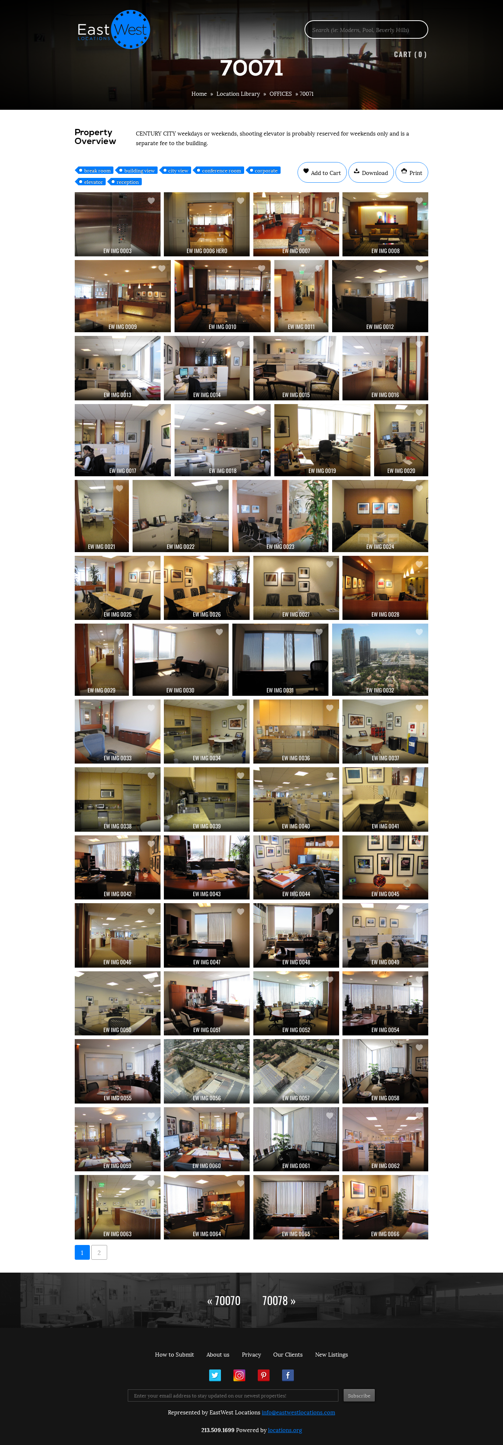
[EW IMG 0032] (380, 660)
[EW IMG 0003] (118, 224)
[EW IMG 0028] (385, 588)
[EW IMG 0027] (296, 588)
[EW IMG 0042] (118, 867)
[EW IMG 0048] (296, 935)
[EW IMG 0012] (380, 296)
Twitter (215, 1375)
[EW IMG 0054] (385, 1003)
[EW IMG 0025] (118, 588)
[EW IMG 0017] (123, 440)
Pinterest (264, 1375)
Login (493, 24)
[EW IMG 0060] (207, 1139)
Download (374, 172)
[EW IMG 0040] (296, 799)
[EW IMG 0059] (118, 1139)
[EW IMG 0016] (385, 368)
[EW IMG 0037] (385, 731)
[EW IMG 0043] (207, 867)
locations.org (285, 1429)
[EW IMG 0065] (296, 1207)
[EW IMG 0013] (118, 368)
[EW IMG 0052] (296, 1003)
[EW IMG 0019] (322, 440)
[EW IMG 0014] (207, 368)
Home (199, 93)
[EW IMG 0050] (118, 1003)
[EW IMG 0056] (207, 1071)
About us (218, 1354)
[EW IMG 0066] (385, 1207)
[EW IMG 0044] (296, 867)
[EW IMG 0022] (181, 516)
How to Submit (174, 1354)
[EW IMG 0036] (296, 731)
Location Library (238, 93)
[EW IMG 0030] (181, 660)
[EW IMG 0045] (385, 867)
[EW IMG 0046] (118, 935)
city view (178, 170)
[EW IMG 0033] (118, 731)
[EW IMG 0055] (118, 1071)
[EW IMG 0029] (102, 660)
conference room (221, 170)
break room (97, 170)
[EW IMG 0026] (207, 588)
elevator (93, 181)
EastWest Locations (119, 29)
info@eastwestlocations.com (298, 1411)
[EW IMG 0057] (296, 1071)
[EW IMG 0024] (380, 516)
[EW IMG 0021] (102, 516)
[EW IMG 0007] (296, 224)
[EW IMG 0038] (118, 799)
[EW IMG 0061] (296, 1139)
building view (139, 170)
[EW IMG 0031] (280, 660)
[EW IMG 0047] (207, 935)
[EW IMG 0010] (223, 296)
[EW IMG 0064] (207, 1207)
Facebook (288, 1375)
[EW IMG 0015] (296, 368)
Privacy (251, 1354)
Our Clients (288, 1354)
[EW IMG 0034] (207, 731)
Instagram (239, 1375)
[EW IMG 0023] (280, 516)
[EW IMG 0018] (223, 440)
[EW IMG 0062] (385, 1139)
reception (128, 181)
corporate (266, 170)
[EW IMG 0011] (301, 296)
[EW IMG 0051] (207, 1003)
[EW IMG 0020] (401, 440)
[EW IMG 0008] (385, 224)
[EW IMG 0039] (207, 799)
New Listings (331, 1354)
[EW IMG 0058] (385, 1071)
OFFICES (281, 93)
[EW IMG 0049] (385, 935)
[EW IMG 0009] (123, 296)
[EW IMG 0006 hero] (207, 224)
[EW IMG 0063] (118, 1207)
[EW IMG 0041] (385, 799)
